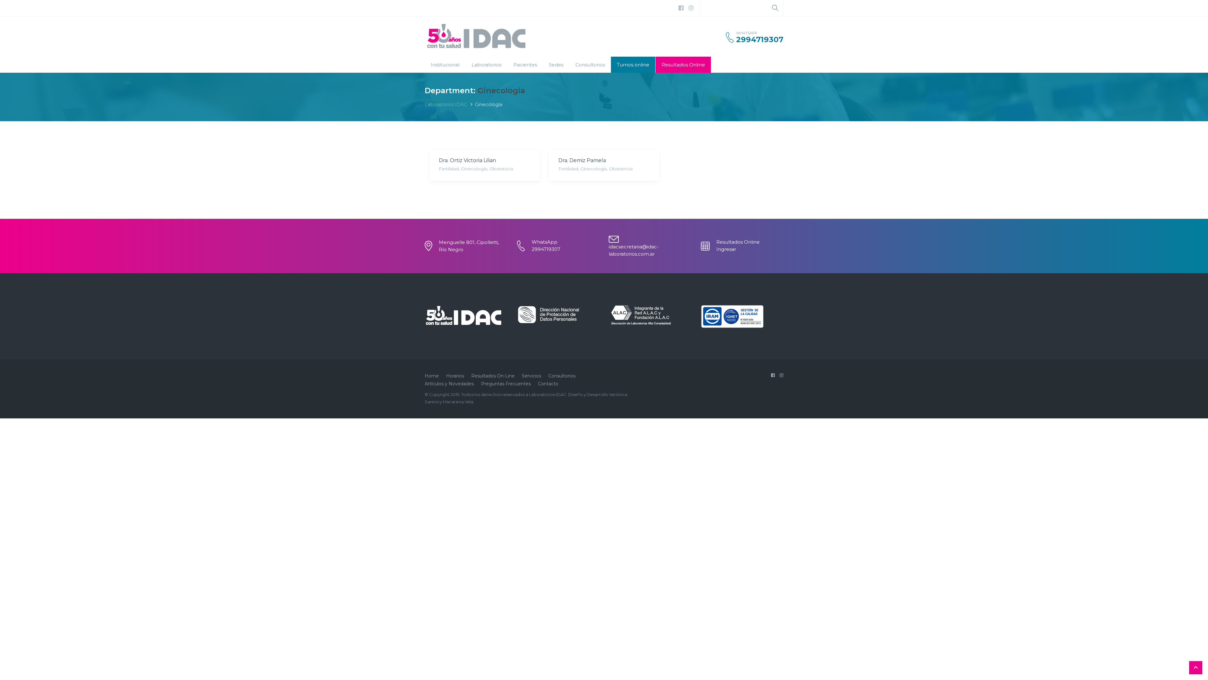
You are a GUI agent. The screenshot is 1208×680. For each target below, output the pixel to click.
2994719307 (759, 39)
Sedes (556, 65)
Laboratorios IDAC (446, 104)
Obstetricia (501, 169)
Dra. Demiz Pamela (582, 160)
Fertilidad (449, 169)
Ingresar (726, 249)
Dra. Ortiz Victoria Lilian (467, 160)
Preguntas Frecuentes (506, 384)
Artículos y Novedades (449, 384)
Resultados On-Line (493, 376)
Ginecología (474, 169)
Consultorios (590, 65)
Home (432, 376)
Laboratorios (486, 65)
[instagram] (691, 8)
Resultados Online (683, 65)
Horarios (455, 376)
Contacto (548, 384)
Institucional (445, 65)
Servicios (531, 376)
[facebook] (681, 8)
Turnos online (633, 65)
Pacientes (525, 65)
